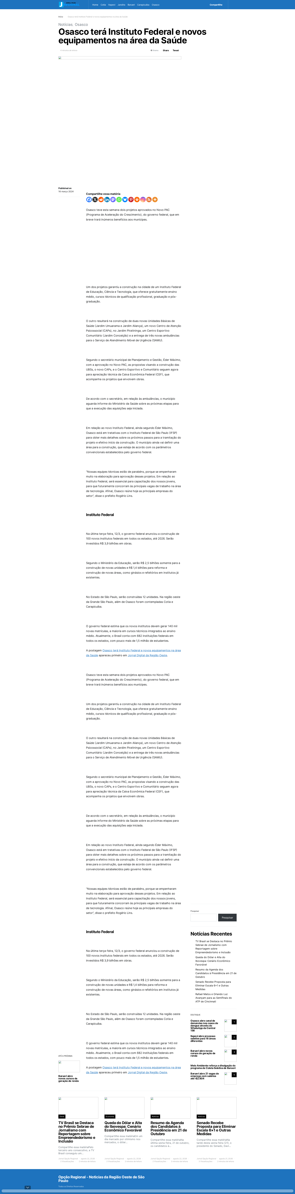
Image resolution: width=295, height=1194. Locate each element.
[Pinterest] (131, 199)
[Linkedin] (107, 199)
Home (95, 4)
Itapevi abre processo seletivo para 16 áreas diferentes (203, 1038)
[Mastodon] (113, 199)
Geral (62, 1116)
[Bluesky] (125, 199)
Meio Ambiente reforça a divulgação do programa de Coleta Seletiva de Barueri (213, 1067)
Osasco (155, 4)
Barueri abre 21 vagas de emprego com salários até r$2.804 (205, 1076)
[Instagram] (143, 199)
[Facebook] (89, 199)
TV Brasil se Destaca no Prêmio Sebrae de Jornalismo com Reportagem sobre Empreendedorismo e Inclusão (213, 947)
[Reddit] (101, 199)
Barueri (131, 4)
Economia (110, 1116)
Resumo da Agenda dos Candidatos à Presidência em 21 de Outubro (215, 973)
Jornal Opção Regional (68, 1158)
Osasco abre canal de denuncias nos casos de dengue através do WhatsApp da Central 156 (204, 1025)
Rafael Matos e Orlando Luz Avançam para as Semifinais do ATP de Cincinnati (213, 998)
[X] (95, 199)
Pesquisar (195, 911)
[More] (155, 199)
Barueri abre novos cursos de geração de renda (68, 1078)
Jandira (121, 4)
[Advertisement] (133, 248)
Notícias (65, 24)
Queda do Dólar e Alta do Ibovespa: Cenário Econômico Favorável (212, 961)
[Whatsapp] (119, 199)
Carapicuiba (143, 4)
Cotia (103, 4)
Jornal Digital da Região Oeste (147, 655)
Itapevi (111, 4)
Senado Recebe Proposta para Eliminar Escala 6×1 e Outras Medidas (213, 985)
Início (60, 17)
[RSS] (149, 199)
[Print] (137, 199)
